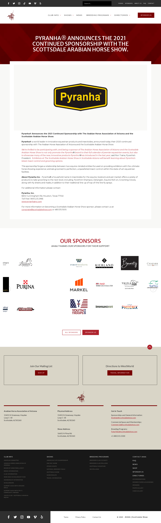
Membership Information (13, 480)
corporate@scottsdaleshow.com (37, 209)
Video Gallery (138, 491)
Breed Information (11, 471)
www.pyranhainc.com (32, 201)
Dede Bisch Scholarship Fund (15, 477)
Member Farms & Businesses (143, 482)
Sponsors (129, 3)
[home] (10, 15)
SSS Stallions (94, 469)
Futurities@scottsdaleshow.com (124, 431)
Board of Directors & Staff (14, 468)
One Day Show (52, 463)
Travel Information (54, 478)
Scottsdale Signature (98, 466)
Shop (135, 468)
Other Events (52, 466)
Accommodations (139, 479)
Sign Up (41, 373)
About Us (137, 3)
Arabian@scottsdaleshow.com (123, 418)
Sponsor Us (90, 332)
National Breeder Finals (56, 469)
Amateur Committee (11, 460)
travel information (119, 373)
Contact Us (97, 517)
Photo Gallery (138, 488)
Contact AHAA (139, 457)
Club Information (10, 474)
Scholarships (9, 482)
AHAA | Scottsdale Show (136, 517)
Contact (151, 3)
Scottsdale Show (53, 472)
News (79, 15)
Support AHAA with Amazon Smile (14, 486)
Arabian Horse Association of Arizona (15, 464)
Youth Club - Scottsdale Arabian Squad (16, 496)
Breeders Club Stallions (99, 463)
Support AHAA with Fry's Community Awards (13, 491)
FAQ (144, 3)
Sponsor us (146, 15)
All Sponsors (71, 332)
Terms (66, 517)
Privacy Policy (80, 517)
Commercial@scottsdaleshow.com (125, 424)
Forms (120, 3)
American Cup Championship (57, 460)
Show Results (52, 475)
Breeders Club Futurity (99, 460)
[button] (53, 15)
